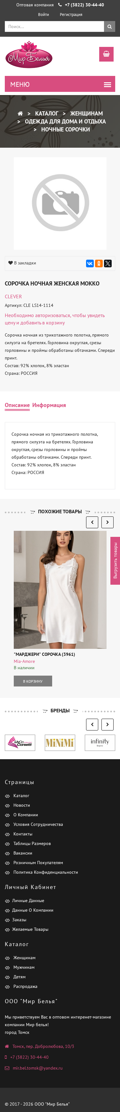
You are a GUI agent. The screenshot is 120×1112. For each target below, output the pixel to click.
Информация (49, 405)
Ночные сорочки (65, 129)
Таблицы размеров (31, 843)
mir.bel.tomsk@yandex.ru (38, 1068)
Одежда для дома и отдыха (64, 121)
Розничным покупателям (37, 862)
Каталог (46, 113)
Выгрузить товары (115, 561)
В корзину (33, 681)
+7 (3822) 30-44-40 (29, 1057)
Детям (19, 977)
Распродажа (24, 986)
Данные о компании (32, 910)
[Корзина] (103, 55)
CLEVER (13, 296)
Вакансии (22, 853)
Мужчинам (23, 967)
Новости (21, 805)
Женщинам (86, 113)
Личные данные (28, 900)
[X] (108, 263)
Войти (43, 14)
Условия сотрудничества (37, 824)
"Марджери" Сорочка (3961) (44, 654)
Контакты (22, 834)
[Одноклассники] (99, 263)
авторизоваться (52, 315)
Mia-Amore (24, 661)
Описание (17, 405)
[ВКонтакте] (90, 263)
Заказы (19, 920)
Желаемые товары (30, 929)
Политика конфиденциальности (45, 872)
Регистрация (71, 14)
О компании (25, 815)
